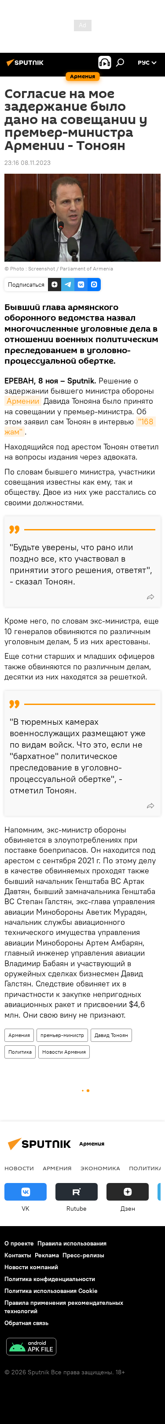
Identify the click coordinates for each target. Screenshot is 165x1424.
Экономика (100, 1168)
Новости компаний (31, 1267)
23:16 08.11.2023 (27, 163)
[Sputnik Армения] (26, 66)
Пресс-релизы (83, 1255)
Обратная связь (26, 1323)
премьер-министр (62, 1035)
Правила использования (71, 1243)
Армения (19, 1035)
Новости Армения (64, 1051)
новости (19, 1168)
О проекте (19, 1243)
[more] (150, 597)
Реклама (47, 1255)
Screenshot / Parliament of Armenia (70, 268)
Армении (23, 401)
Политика (20, 1051)
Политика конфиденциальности (49, 1279)
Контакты (17, 1255)
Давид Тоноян (111, 1035)
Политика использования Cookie (51, 1291)
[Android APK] (31, 1348)
